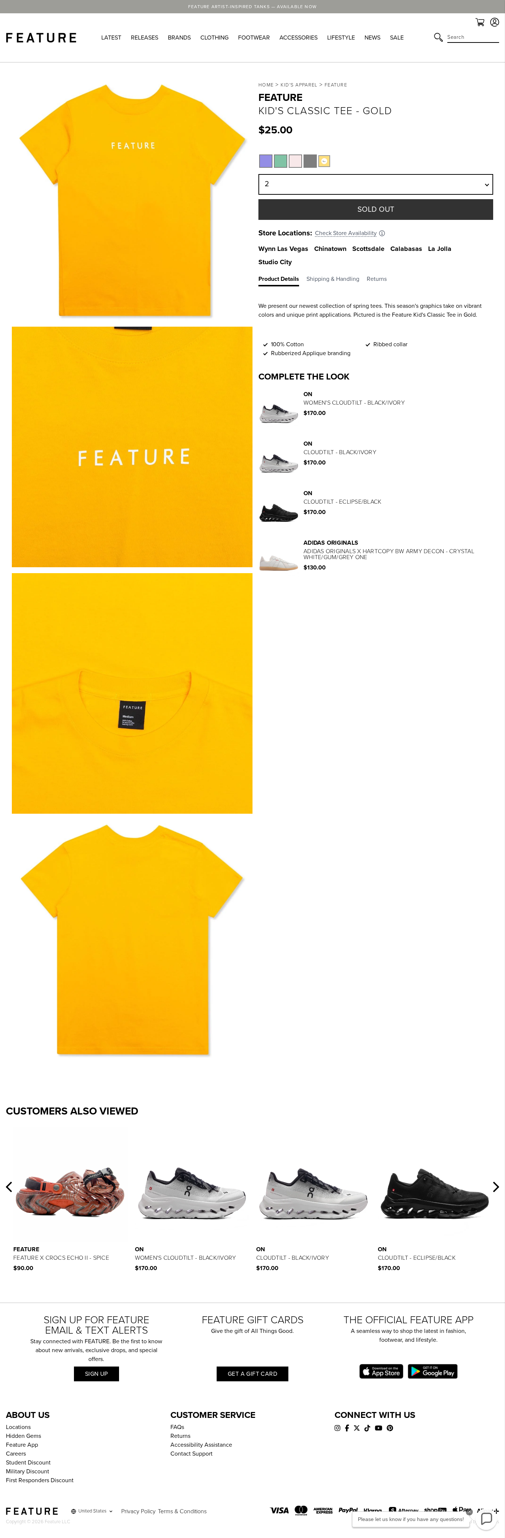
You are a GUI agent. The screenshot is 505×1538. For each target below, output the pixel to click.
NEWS (372, 37)
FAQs (177, 1427)
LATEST (111, 37)
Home (266, 85)
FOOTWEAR (254, 37)
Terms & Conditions (182, 1511)
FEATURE (336, 85)
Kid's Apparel (299, 85)
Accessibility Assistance (201, 1445)
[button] (8, 1187)
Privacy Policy (138, 1511)
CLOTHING (214, 37)
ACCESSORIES (298, 37)
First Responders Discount (40, 1480)
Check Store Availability (346, 233)
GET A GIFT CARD (252, 1374)
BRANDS (179, 37)
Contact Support (191, 1453)
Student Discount (28, 1462)
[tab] (282, 280)
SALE (397, 37)
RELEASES (144, 37)
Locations (18, 1427)
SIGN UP (96, 1374)
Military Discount (27, 1471)
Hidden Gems (23, 1436)
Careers (16, 1453)
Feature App (22, 1445)
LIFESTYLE (341, 37)
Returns (180, 1436)
